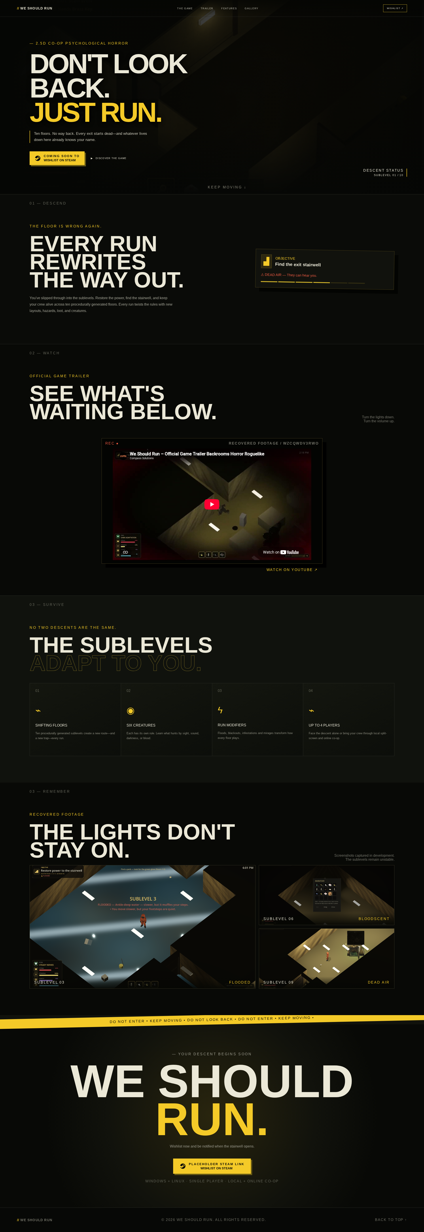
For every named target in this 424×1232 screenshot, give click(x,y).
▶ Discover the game (109, 158)
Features (229, 8)
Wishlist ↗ (395, 8)
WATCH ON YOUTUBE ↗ (292, 570)
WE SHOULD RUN (34, 8)
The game (185, 8)
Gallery (251, 8)
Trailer (207, 8)
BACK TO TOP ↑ (391, 1220)
